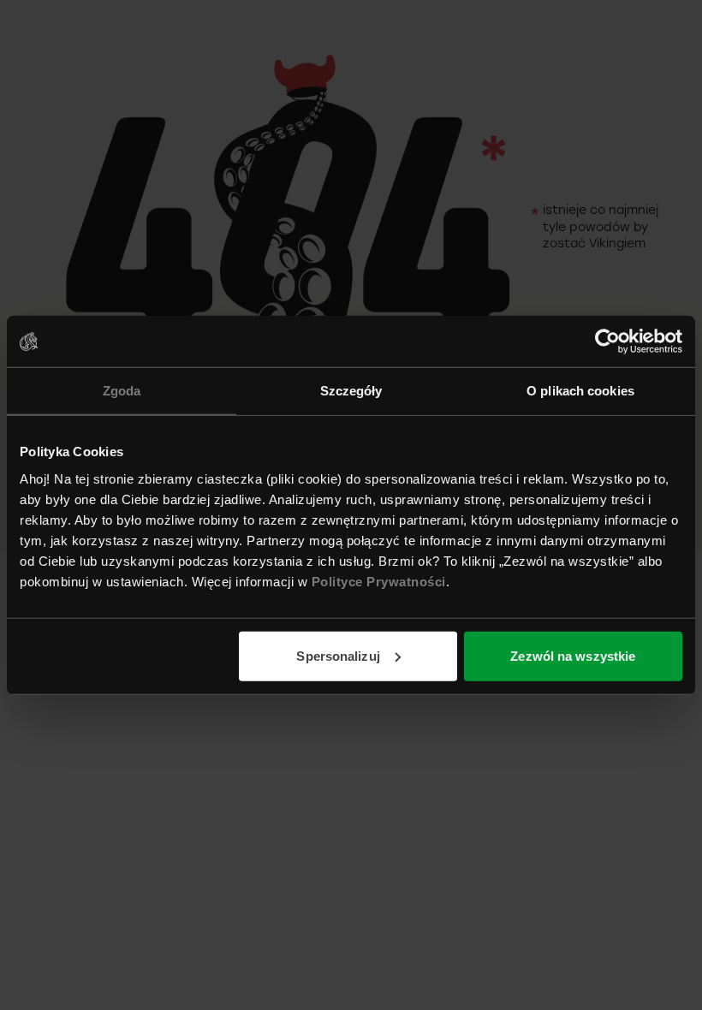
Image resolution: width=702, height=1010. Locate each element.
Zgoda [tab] (122, 390)
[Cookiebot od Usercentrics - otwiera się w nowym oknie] (607, 341)
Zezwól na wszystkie (572, 655)
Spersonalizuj (337, 655)
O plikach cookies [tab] (580, 390)
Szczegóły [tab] (351, 390)
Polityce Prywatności (379, 580)
